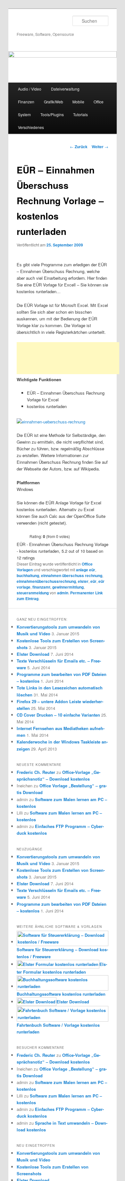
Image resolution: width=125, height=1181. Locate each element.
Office (99, 101)
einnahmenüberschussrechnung (46, 581)
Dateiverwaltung (65, 89)
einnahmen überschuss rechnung (71, 575)
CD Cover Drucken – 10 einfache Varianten (58, 715)
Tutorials (80, 114)
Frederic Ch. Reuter (36, 772)
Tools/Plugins (52, 114)
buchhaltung (28, 575)
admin (62, 593)
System (24, 114)
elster (83, 581)
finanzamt (41, 587)
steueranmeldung (33, 593)
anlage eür (85, 570)
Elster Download (33, 654)
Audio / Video (29, 89)
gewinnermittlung (68, 587)
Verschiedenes (31, 127)
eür (93, 581)
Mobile (78, 101)
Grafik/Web (53, 101)
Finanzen (26, 101)
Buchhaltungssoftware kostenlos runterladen (61, 994)
